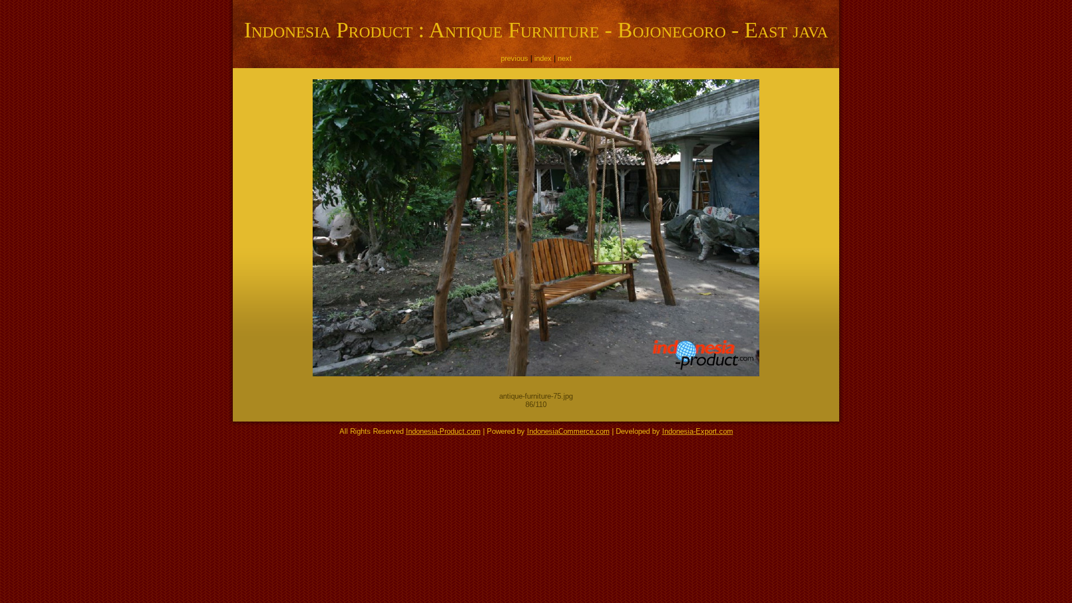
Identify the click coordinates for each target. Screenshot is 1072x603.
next (565, 58)
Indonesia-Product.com (443, 431)
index (543, 58)
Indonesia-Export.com (697, 431)
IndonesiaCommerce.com (568, 431)
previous (514, 58)
